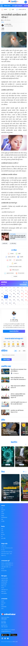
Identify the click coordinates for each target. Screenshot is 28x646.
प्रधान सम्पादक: (3, 621)
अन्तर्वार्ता (2, 513)
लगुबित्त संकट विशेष (4, 580)
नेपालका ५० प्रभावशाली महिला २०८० (7, 565)
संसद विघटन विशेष (4, 582)
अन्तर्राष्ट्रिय (2, 521)
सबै (23, 472)
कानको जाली (5, 243)
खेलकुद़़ (2, 515)
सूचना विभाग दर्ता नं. (4, 625)
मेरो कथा (2, 568)
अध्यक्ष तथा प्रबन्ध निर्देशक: (5, 617)
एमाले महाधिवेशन (4, 593)
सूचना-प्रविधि (3, 538)
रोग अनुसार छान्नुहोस (17, 6)
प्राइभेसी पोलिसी (3, 606)
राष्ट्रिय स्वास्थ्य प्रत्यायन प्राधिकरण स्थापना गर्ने (18, 387)
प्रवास (2, 519)
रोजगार (2, 532)
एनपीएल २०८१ (3, 546)
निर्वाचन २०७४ (3, 585)
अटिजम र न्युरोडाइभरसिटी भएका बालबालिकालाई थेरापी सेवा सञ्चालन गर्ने (18, 396)
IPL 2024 (3, 549)
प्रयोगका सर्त (3, 603)
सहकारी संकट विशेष (4, 578)
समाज (2, 508)
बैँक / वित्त (3, 534)
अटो (2, 536)
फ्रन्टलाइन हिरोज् (4, 570)
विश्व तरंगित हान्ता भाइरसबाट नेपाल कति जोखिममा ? (18, 370)
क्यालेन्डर (4, 282)
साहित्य (2, 511)
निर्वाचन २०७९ (3, 591)
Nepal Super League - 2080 (6, 553)
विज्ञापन (2, 604)
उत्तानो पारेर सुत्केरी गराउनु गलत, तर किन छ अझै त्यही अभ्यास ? (19, 403)
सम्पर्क (2, 608)
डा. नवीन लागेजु (8, 24)
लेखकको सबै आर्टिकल (14, 331)
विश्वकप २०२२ (3, 555)
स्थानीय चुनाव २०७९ (4, 589)
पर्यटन (2, 530)
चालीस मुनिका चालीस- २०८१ (6, 566)
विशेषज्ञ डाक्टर (7, 6)
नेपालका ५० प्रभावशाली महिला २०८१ (7, 563)
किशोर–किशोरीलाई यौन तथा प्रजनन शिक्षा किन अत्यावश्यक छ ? (18, 379)
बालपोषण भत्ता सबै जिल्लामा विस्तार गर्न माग (17, 411)
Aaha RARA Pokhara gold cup (6, 551)
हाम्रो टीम (2, 601)
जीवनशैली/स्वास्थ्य (4, 517)
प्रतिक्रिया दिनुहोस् (6, 359)
